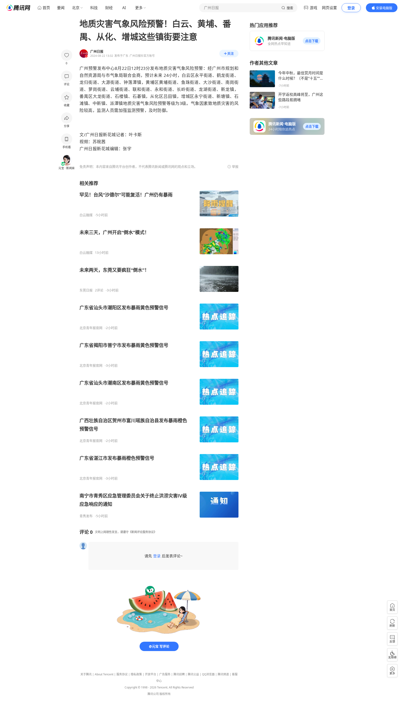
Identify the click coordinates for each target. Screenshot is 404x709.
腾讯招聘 (179, 674)
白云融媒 (86, 215)
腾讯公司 (153, 694)
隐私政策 (136, 674)
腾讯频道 (223, 674)
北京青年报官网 (90, 327)
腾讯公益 (193, 674)
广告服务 (164, 674)
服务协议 (122, 674)
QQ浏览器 (208, 674)
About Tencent (104, 674)
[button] (312, 40)
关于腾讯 (86, 674)
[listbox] (158, 349)
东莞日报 (86, 290)
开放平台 (150, 674)
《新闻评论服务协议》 (143, 532)
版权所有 (165, 694)
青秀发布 (86, 516)
